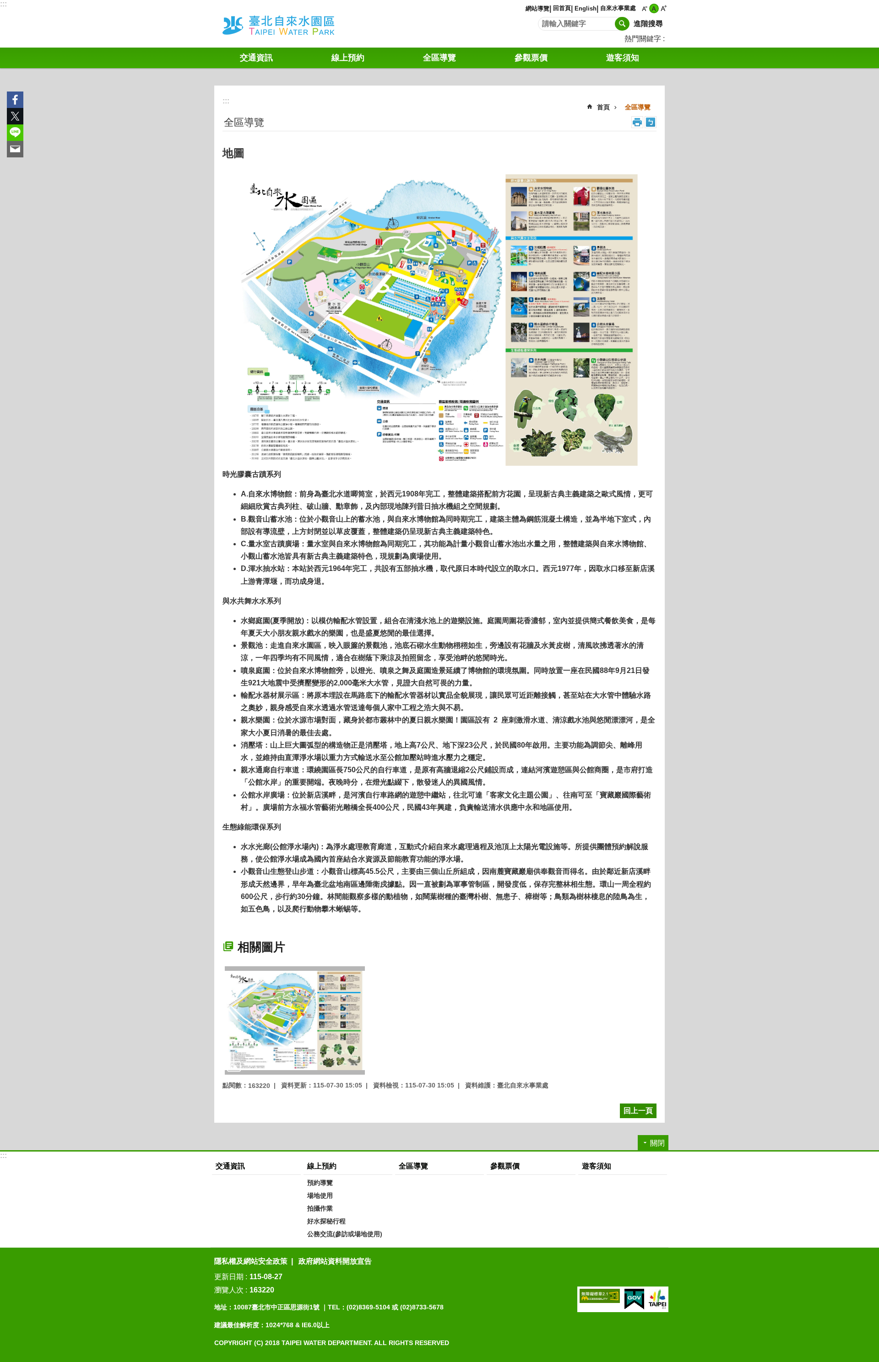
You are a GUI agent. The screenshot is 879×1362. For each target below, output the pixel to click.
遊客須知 (622, 57)
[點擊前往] (295, 1020)
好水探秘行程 (326, 1221)
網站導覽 (537, 8)
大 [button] (663, 8)
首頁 (603, 107)
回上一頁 (638, 1110)
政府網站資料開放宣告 (335, 1261)
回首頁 (562, 8)
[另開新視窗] (600, 1296)
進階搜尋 (648, 23)
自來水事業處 (618, 8)
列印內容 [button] (637, 122)
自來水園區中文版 (291, 23)
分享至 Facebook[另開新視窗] (15, 100)
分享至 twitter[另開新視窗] (15, 116)
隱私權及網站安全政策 (251, 1261)
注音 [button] (651, 122)
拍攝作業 (320, 1208)
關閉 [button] (657, 1143)
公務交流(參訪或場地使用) (344, 1234)
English (586, 8)
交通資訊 (256, 57)
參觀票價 (531, 57)
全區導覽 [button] (439, 57)
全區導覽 (638, 107)
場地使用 (320, 1195)
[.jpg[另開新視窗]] (439, 320)
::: (3, 4)
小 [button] (644, 8)
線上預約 (347, 57)
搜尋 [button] (622, 24)
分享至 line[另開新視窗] (15, 132)
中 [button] (654, 8)
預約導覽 (320, 1182)
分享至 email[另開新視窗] (15, 149)
